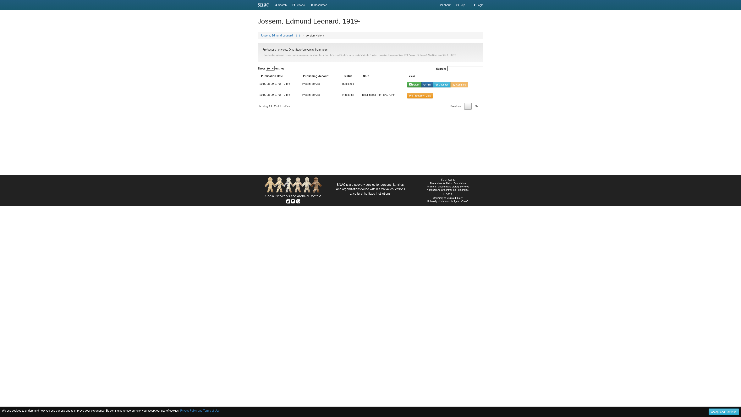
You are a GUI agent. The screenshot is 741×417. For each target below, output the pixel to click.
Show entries (271, 68)
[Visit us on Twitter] (288, 201)
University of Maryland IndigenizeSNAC (448, 201)
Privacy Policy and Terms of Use (200, 410)
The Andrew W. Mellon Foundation (448, 183)
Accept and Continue (724, 412)
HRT (428, 84)
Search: (441, 68)
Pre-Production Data (420, 95)
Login (479, 5)
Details (416, 84)
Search (282, 5)
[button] (462, 5)
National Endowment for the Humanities (448, 189)
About (447, 5)
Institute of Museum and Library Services (447, 186)
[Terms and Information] (298, 201)
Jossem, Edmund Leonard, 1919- (281, 35)
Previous (455, 106)
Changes (443, 84)
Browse (300, 5)
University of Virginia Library (448, 197)
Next (477, 106)
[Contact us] (293, 201)
